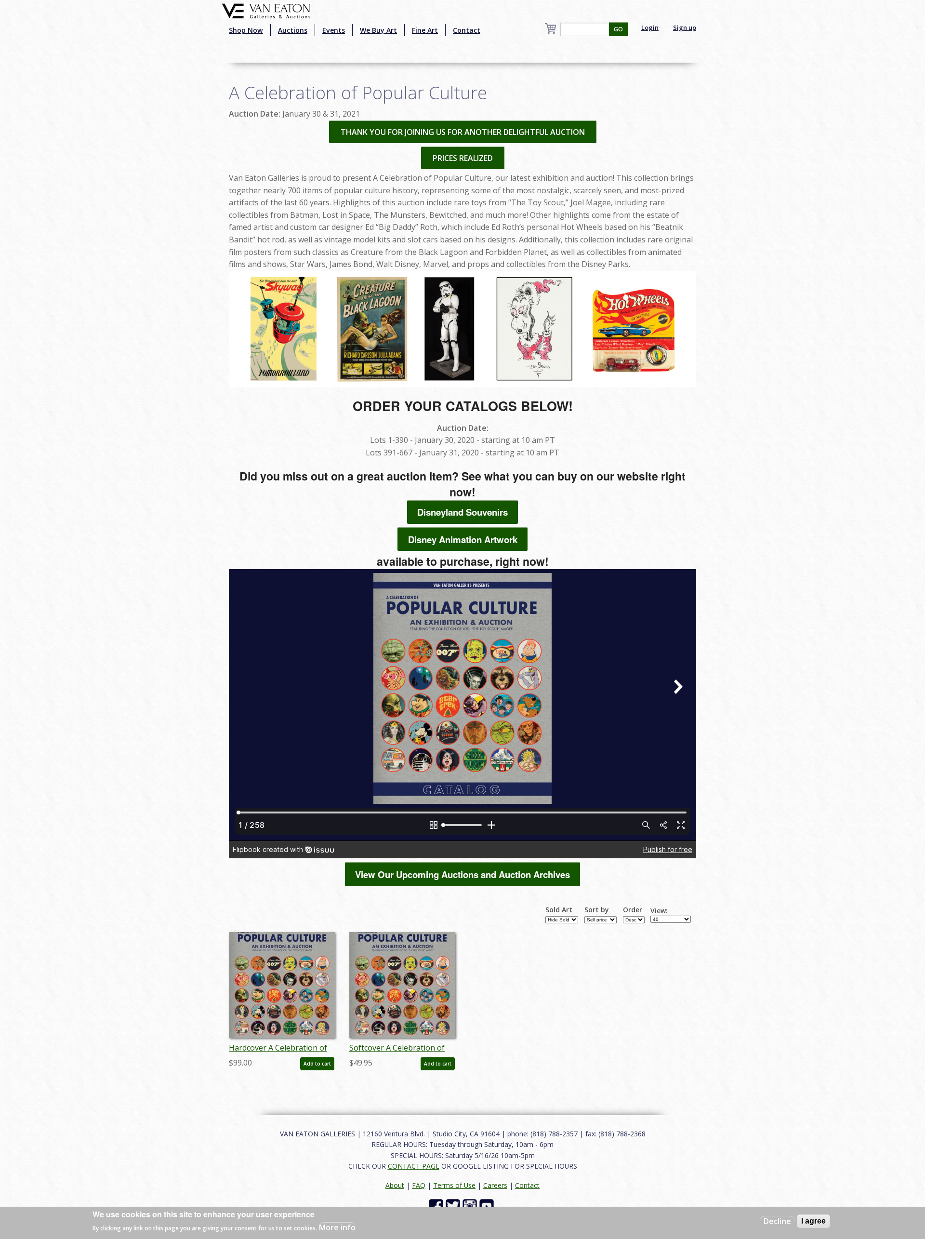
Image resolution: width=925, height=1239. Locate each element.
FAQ (418, 1185)
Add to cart (317, 1063)
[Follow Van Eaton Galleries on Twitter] (454, 1205)
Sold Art (558, 909)
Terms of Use (454, 1185)
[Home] (266, 10)
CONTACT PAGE (413, 1166)
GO (618, 29)
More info (337, 1227)
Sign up (684, 27)
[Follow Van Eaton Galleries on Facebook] (437, 1205)
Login (650, 27)
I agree (813, 1221)
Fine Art (425, 30)
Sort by (596, 909)
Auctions (292, 30)
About (394, 1185)
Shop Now (246, 30)
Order (632, 909)
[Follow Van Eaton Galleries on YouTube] (487, 1205)
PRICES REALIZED (463, 158)
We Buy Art (378, 30)
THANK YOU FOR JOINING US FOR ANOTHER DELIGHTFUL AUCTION (463, 132)
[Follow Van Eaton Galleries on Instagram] (470, 1205)
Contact (466, 30)
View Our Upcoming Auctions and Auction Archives (462, 874)
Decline (777, 1221)
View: (659, 910)
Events (333, 30)
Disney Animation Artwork (462, 539)
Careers (495, 1185)
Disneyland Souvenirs (462, 512)
